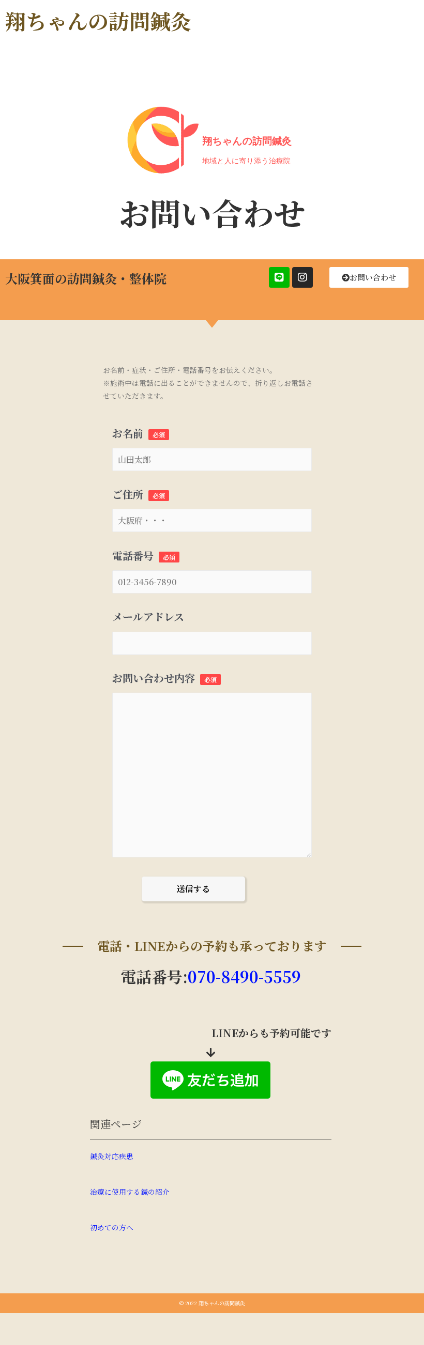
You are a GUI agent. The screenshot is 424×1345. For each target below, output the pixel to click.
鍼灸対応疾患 (111, 1156)
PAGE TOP (404, 1295)
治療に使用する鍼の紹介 (130, 1191)
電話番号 (143, 555)
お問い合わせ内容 (164, 677)
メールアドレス (148, 616)
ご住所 (138, 494)
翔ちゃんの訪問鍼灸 (98, 20)
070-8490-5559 (244, 976)
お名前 (138, 433)
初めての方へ (111, 1227)
